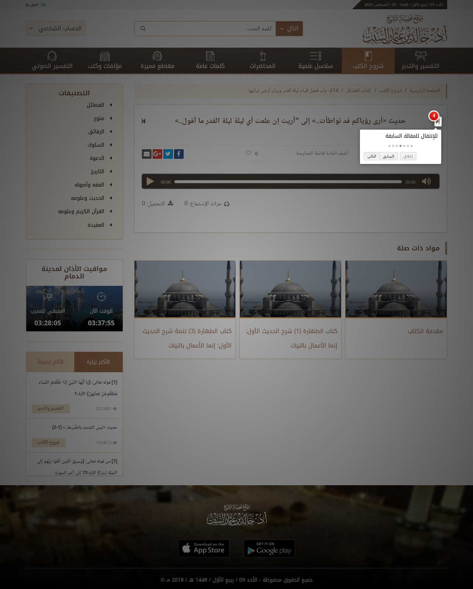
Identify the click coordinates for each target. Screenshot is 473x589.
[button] (412, 146)
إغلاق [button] (408, 156)
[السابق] (437, 121)
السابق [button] (388, 156)
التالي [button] (371, 156)
